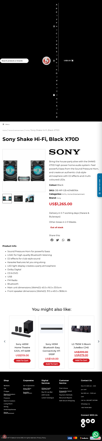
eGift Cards (46, 395)
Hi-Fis (27, 130)
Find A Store (63, 388)
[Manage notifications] (4, 436)
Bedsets (7, 385)
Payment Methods (65, 395)
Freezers (7, 398)
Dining (6, 407)
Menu (7, 124)
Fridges (6, 391)
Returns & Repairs (65, 398)
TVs (5, 388)
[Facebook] (88, 421)
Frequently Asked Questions (65, 391)
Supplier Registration (27, 393)
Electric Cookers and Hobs (9, 395)
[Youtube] (83, 425)
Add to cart (22, 360)
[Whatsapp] (83, 421)
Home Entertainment (16, 130)
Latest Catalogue (48, 398)
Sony (59, 198)
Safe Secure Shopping (67, 401)
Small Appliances (10, 409)
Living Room (8, 404)
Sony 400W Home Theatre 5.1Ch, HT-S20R (22, 347)
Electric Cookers (9, 401)
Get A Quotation (28, 385)
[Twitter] (93, 421)
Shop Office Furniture (27, 389)
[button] (41, 153)
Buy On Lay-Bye (47, 392)
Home (4, 130)
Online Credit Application (46, 389)
